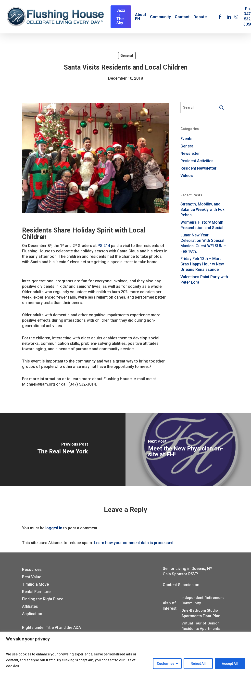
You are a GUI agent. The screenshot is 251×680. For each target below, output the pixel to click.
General (126, 56)
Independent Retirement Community (202, 600)
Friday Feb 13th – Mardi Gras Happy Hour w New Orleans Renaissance (202, 264)
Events (186, 138)
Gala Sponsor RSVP (180, 574)
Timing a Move (35, 584)
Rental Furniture (36, 591)
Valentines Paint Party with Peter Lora (204, 280)
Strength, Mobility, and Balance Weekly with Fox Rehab (202, 209)
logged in (53, 528)
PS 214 (104, 245)
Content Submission (181, 584)
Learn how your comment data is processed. (134, 542)
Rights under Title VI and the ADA (51, 627)
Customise (165, 664)
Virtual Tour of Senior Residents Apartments (200, 626)
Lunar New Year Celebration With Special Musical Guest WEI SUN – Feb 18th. (203, 243)
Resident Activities (196, 161)
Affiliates (30, 606)
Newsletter (190, 153)
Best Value (31, 577)
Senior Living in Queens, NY (187, 568)
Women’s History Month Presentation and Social (201, 225)
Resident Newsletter (198, 168)
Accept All (230, 664)
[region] (125, 656)
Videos (186, 175)
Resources (32, 569)
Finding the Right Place (42, 599)
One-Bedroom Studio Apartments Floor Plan (200, 613)
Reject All (198, 664)
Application (32, 613)
